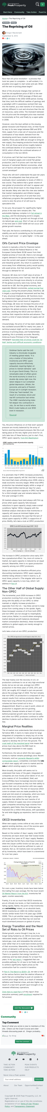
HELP (27, 1070)
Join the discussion (22, 1008)
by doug (12, 1036)
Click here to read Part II (12, 992)
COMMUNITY (9, 1067)
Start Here (7, 12)
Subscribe (39, 1079)
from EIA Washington (29, 438)
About (6, 1085)
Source (13, 415)
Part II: (7, 972)
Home (4, 18)
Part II (13, 583)
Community (19, 12)
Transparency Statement (24, 1106)
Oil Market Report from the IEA (15, 893)
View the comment (23, 1041)
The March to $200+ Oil (20, 972)
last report (17, 959)
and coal (18, 221)
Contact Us (39, 1086)
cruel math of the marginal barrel (15, 743)
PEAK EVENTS (31, 1065)
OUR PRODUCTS (32, 1067)
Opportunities (30, 1085)
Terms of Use (26, 1104)
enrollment (27, 994)
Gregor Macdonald (14, 33)
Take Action (31, 12)
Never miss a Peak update (14, 1075)
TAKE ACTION (9, 1065)
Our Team (18, 1085)
